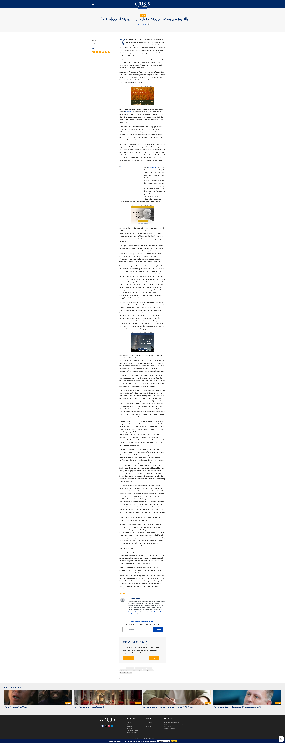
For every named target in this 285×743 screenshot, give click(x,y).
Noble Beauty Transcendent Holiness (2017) (131, 670)
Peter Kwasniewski (148, 670)
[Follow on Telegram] (112, 726)
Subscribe (157, 629)
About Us (129, 722)
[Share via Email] (103, 52)
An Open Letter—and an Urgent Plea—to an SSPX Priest (168, 706)
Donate (177, 4)
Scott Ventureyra (219, 709)
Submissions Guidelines (130, 725)
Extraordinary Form (141, 667)
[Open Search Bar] (191, 4)
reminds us (129, 112)
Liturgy (149, 667)
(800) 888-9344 (170, 727)
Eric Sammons (8, 709)
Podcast (112, 4)
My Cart (148, 724)
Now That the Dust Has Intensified (89, 706)
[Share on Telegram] (100, 52)
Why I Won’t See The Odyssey (16, 706)
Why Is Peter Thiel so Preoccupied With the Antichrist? (237, 706)
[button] (281, 739)
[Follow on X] (105, 726)
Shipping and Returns (132, 730)
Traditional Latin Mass (126, 672)
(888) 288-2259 (171, 729)
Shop (170, 4)
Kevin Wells (147, 709)
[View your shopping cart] (188, 4)
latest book (152, 167)
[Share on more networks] (109, 52)
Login (183, 4)
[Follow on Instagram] (109, 726)
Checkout (148, 727)
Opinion (98, 4)
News (105, 4)
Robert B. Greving (79, 709)
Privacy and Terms (132, 732)
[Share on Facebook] (97, 52)
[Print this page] (106, 52)
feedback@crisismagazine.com (172, 722)
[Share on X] (93, 52)
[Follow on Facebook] (102, 726)
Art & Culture (130, 667)
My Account (149, 722)
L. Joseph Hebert (141, 24)
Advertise (129, 728)
